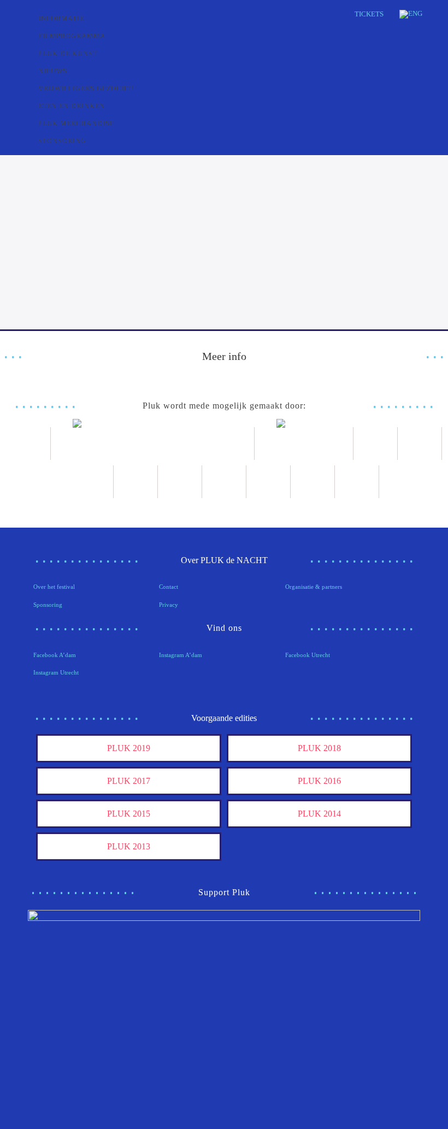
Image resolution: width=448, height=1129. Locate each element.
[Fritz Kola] (29, 443)
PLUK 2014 (319, 813)
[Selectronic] (136, 481)
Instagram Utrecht (56, 672)
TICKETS (369, 14)
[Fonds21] (375, 443)
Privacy (168, 604)
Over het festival (54, 586)
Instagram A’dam (180, 655)
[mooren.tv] (180, 481)
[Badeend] (268, 481)
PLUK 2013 (128, 846)
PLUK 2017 (128, 780)
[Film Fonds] (304, 443)
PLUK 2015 (128, 813)
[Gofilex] (91, 481)
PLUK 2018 (319, 748)
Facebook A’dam (54, 655)
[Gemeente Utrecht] (420, 443)
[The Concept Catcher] (313, 481)
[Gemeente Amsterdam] (357, 481)
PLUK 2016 (319, 780)
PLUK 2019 (128, 748)
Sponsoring (47, 604)
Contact (168, 586)
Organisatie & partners (313, 586)
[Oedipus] (224, 481)
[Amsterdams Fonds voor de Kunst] (153, 443)
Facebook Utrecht (307, 655)
